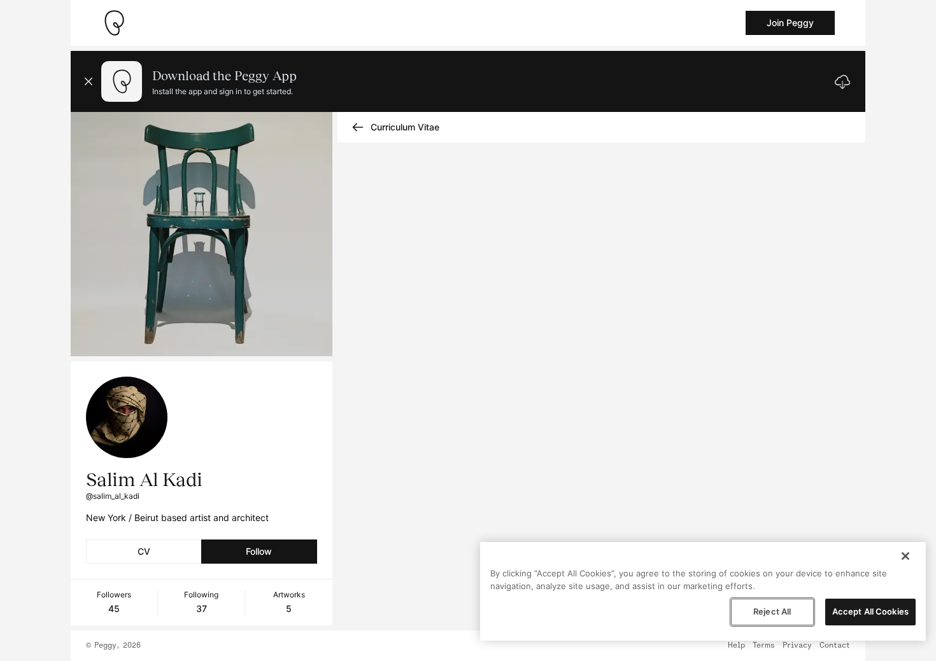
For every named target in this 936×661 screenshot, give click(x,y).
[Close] (905, 556)
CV (144, 551)
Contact (834, 646)
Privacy (797, 646)
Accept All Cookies (870, 611)
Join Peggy (790, 22)
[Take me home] (114, 23)
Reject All (772, 611)
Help (736, 646)
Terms (764, 646)
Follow (259, 551)
